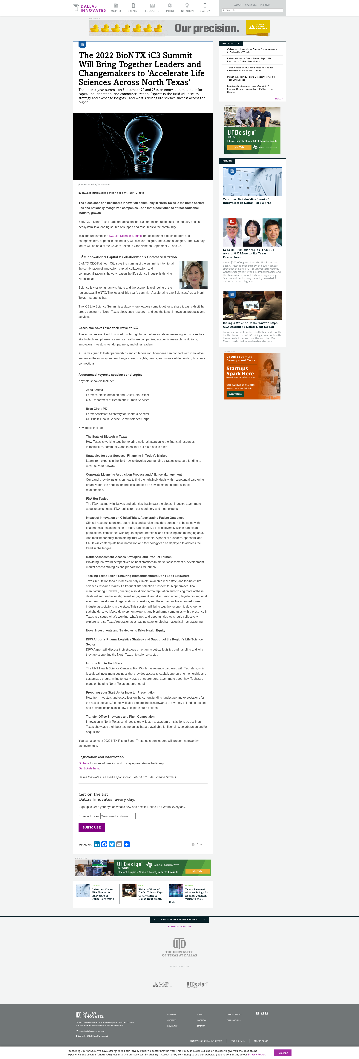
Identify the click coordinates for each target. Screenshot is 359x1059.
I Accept (283, 1053)
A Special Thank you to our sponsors (179, 919)
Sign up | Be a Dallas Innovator (206, 1041)
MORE (278, 99)
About (238, 5)
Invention (187, 11)
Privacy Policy (261, 1041)
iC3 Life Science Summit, (125, 235)
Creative (133, 11)
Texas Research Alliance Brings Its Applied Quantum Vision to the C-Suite (188, 896)
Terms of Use (238, 1041)
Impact (170, 11)
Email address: (89, 816)
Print (199, 844)
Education (152, 11)
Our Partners (233, 1020)
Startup (205, 11)
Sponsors (251, 5)
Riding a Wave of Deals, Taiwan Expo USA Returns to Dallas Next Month (249, 60)
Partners (265, 5)
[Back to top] (344, 1035)
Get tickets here (89, 768)
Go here (84, 763)
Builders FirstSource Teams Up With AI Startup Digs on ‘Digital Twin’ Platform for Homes (250, 88)
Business (116, 11)
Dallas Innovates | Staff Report (104, 193)
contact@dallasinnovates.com (91, 1031)
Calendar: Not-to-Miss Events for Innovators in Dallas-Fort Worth (252, 51)
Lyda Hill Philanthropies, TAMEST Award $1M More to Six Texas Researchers (248, 254)
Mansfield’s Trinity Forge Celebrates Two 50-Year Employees (251, 78)
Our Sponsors (234, 1014)
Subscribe (92, 827)
